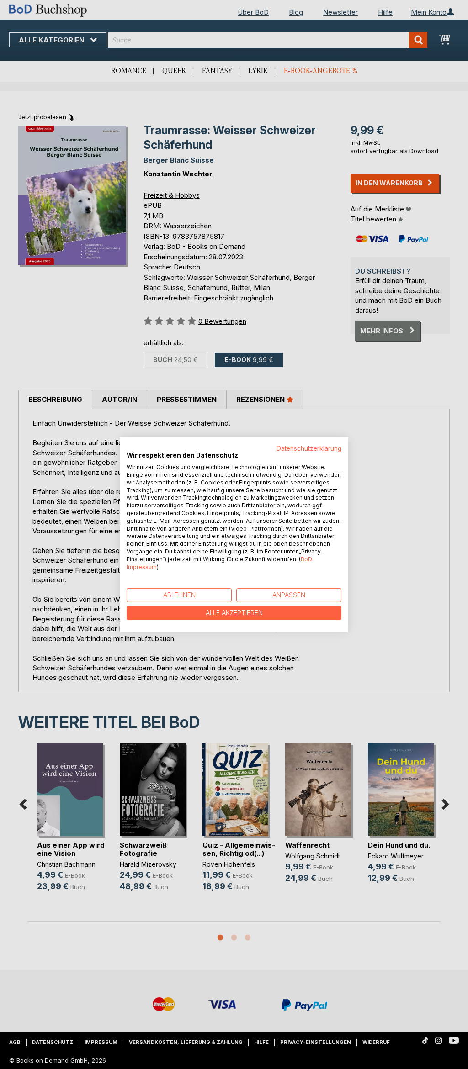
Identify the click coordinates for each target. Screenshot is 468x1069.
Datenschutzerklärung (309, 448)
